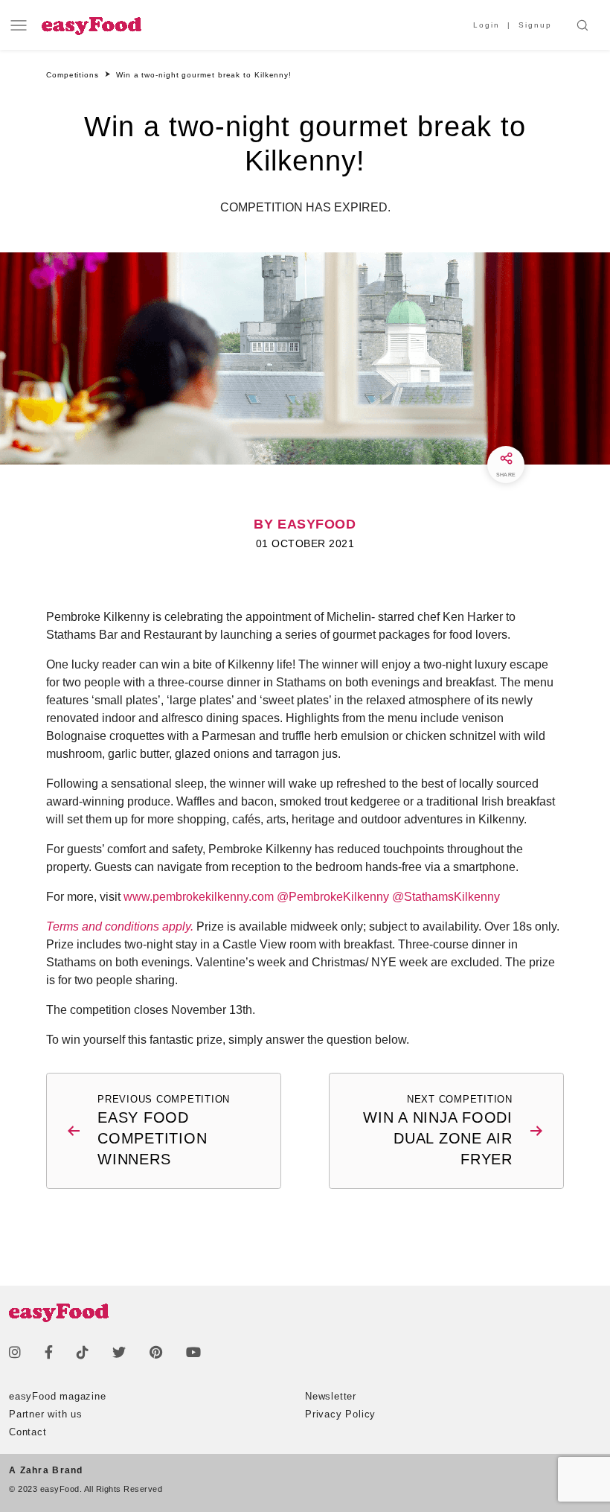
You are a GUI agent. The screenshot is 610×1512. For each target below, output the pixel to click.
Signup (535, 25)
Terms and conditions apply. (119, 926)
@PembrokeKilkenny (333, 896)
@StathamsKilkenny (446, 896)
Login (486, 25)
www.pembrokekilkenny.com (198, 896)
